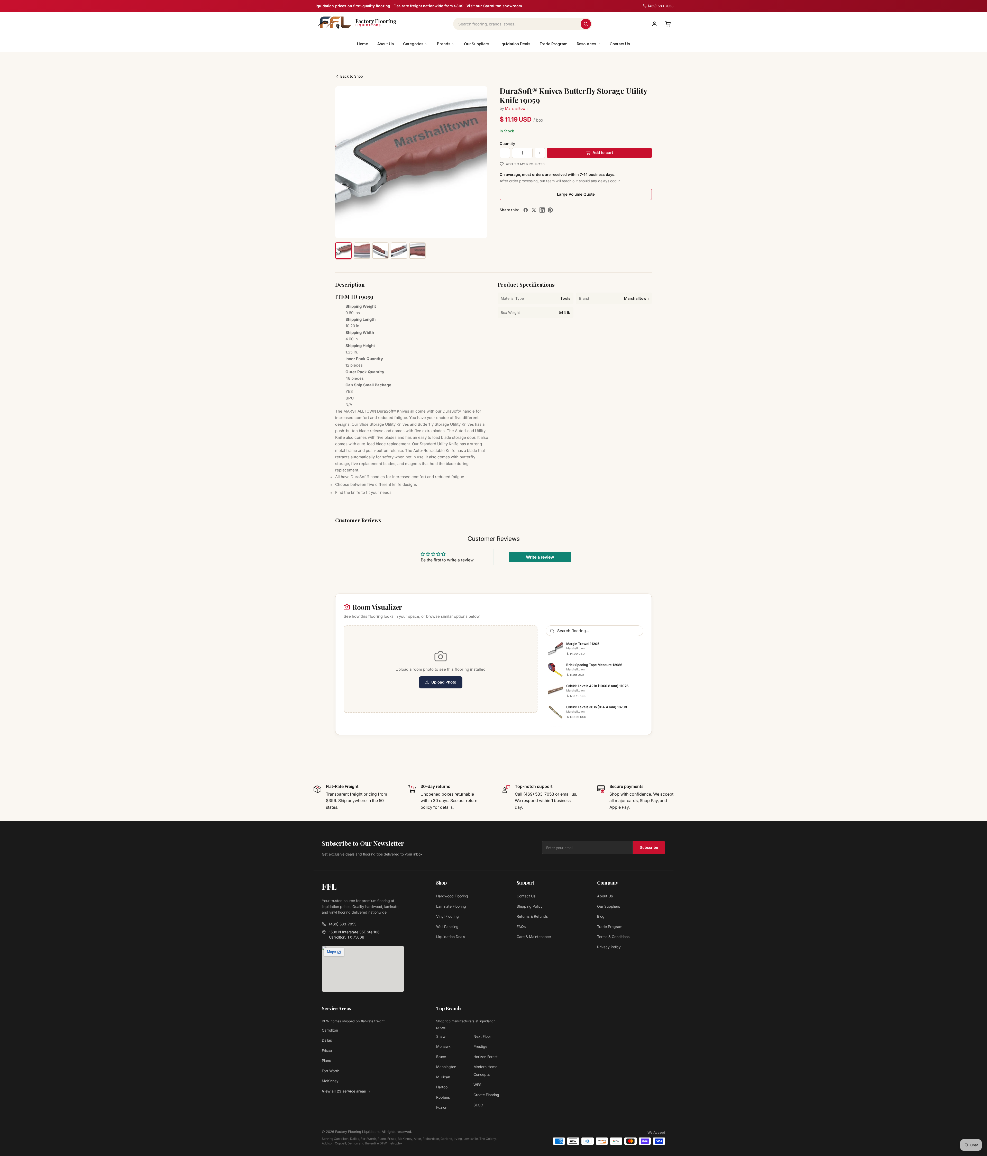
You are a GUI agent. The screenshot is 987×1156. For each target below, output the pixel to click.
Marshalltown (516, 108)
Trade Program (554, 43)
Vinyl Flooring (447, 916)
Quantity (507, 143)
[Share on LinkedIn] (542, 210)
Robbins (443, 1097)
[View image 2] (362, 250)
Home (362, 43)
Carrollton (330, 1030)
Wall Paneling (447, 926)
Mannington (446, 1066)
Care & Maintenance (534, 936)
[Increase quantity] (540, 153)
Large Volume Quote (576, 194)
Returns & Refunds (532, 916)
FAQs (521, 926)
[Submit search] (586, 24)
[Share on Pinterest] (550, 210)
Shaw (440, 1036)
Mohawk (443, 1046)
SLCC (478, 1105)
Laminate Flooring (451, 906)
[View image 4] (399, 250)
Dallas (327, 1040)
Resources (586, 43)
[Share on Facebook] (525, 210)
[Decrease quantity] (505, 153)
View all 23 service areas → (346, 1091)
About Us (385, 43)
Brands (443, 43)
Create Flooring (486, 1095)
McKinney (330, 1081)
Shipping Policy (530, 906)
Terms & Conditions (613, 936)
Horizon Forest (485, 1056)
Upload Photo (443, 682)
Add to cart (602, 152)
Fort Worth (330, 1071)
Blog (601, 916)
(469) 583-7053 (343, 924)
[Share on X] (533, 210)
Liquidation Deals (514, 43)
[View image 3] (380, 250)
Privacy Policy (609, 947)
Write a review (540, 557)
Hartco (441, 1087)
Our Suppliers (476, 43)
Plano (326, 1060)
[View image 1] (343, 250)
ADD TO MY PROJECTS (525, 164)
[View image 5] (417, 250)
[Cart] (667, 24)
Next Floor (482, 1036)
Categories (413, 43)
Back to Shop (351, 76)
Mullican (443, 1077)
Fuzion (441, 1107)
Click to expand (467, 229)
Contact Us (620, 43)
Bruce (441, 1056)
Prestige (480, 1046)
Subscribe (649, 847)
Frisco (327, 1050)
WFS (477, 1084)
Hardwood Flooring (452, 896)
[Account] (654, 24)
